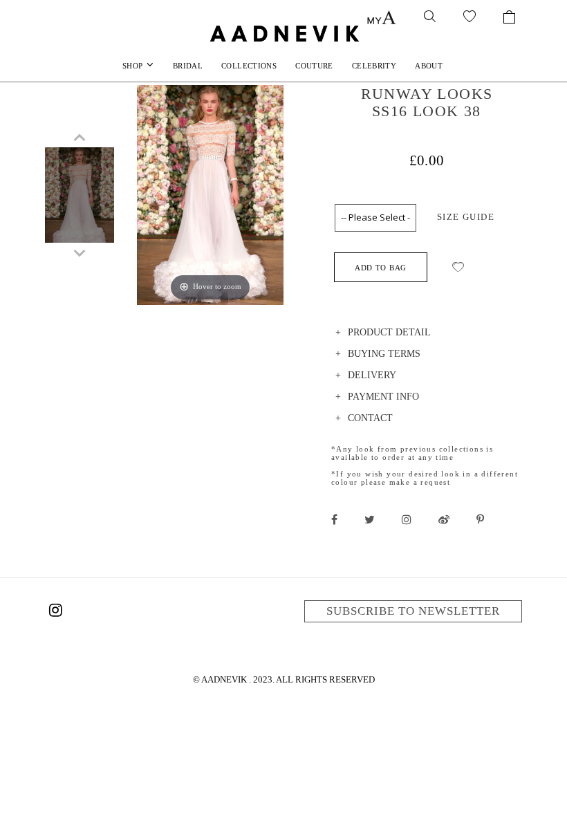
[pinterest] (480, 519)
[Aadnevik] (283, 33)
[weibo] (443, 519)
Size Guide (465, 217)
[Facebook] (334, 519)
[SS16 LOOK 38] (79, 201)
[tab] (426, 334)
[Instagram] (55, 612)
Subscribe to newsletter (413, 611)
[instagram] (406, 519)
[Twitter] (369, 519)
